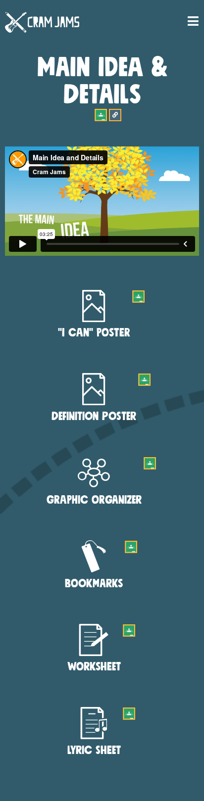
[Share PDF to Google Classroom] (138, 296)
